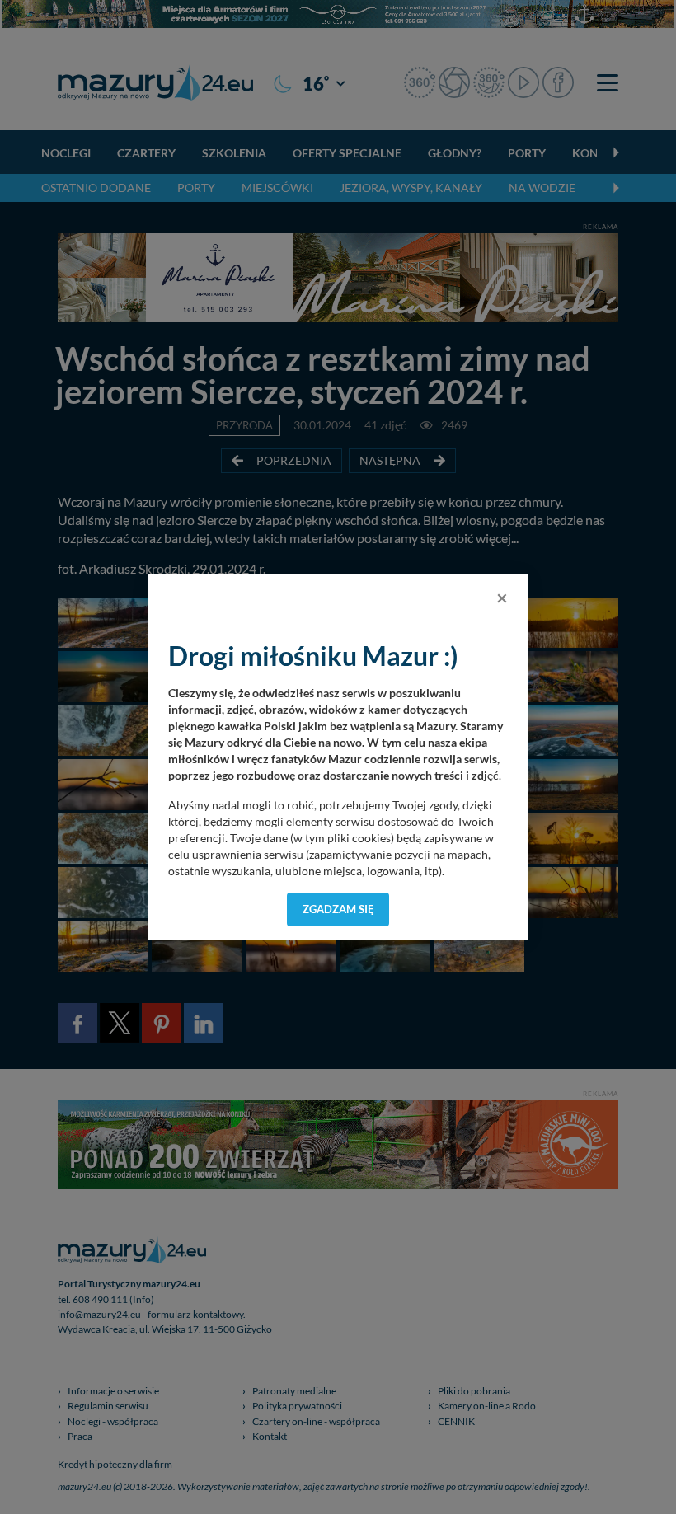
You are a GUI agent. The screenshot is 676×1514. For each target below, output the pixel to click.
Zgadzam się (338, 909)
